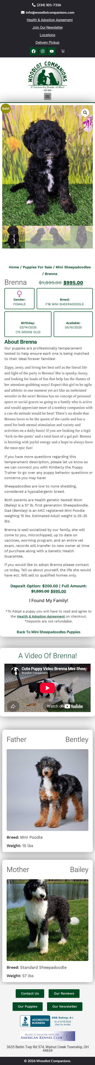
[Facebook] (34, 51)
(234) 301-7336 (49, 5)
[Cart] (63, 51)
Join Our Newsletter (47, 27)
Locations (47, 35)
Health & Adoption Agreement (50, 20)
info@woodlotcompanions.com (50, 12)
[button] (47, 96)
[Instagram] (43, 51)
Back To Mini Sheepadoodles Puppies (48, 632)
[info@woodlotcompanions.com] (23, 12)
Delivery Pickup (47, 42)
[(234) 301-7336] (34, 5)
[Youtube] (52, 51)
